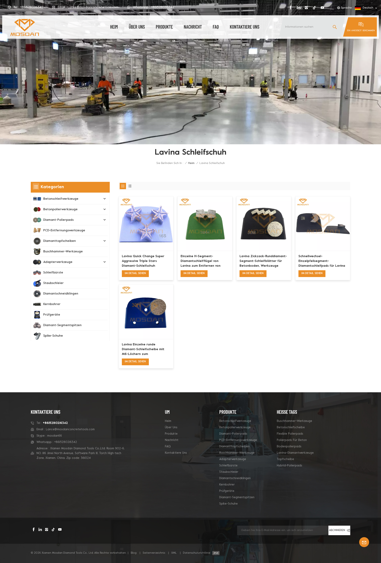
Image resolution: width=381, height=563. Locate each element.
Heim (168, 421)
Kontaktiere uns (244, 27)
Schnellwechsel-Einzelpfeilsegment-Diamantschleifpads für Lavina (321, 261)
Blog (134, 553)
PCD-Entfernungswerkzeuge (64, 230)
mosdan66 (54, 435)
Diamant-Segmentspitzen (62, 325)
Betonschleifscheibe (291, 427)
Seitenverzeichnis (154, 553)
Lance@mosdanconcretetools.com (93, 7)
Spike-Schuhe (53, 335)
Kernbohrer (52, 304)
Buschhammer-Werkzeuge (63, 251)
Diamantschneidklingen (60, 293)
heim (114, 27)
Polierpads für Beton (292, 440)
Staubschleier (53, 283)
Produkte (164, 27)
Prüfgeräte (51, 314)
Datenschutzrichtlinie (196, 553)
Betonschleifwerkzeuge (60, 199)
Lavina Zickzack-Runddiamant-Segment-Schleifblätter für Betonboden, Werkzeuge (263, 261)
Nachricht (193, 27)
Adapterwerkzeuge (57, 262)
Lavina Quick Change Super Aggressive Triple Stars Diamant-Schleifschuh (143, 261)
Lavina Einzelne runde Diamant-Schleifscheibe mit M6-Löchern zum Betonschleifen (143, 350)
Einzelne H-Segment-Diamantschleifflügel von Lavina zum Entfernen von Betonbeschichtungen (200, 261)
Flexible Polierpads (290, 433)
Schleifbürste (53, 272)
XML (174, 553)
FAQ (216, 27)
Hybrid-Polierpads (289, 465)
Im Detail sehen (135, 273)
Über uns (137, 27)
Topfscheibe (285, 459)
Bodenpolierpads (289, 446)
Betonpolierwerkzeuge (60, 209)
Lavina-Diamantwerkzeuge (295, 453)
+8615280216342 (31, 7)
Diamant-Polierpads (58, 220)
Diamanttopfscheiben (59, 241)
